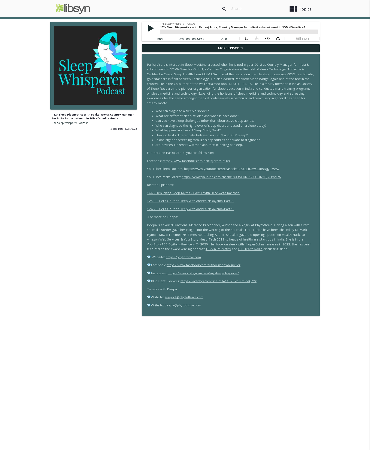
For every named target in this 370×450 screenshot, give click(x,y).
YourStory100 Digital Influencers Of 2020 (177, 244)
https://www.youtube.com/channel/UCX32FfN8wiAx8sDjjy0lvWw (231, 168)
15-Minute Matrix (218, 249)
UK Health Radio (250, 249)
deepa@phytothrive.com (183, 305)
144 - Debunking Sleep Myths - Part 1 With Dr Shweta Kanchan (193, 193)
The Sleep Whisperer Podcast (70, 123)
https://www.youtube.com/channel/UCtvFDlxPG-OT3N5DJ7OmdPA (231, 177)
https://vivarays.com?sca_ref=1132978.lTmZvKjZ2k (219, 281)
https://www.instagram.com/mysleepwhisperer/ (203, 273)
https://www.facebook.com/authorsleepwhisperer (203, 265)
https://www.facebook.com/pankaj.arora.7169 (196, 161)
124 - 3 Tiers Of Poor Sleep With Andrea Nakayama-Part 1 (190, 209)
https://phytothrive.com (183, 257)
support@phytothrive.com (184, 297)
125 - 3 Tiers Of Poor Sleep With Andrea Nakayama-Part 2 (190, 201)
